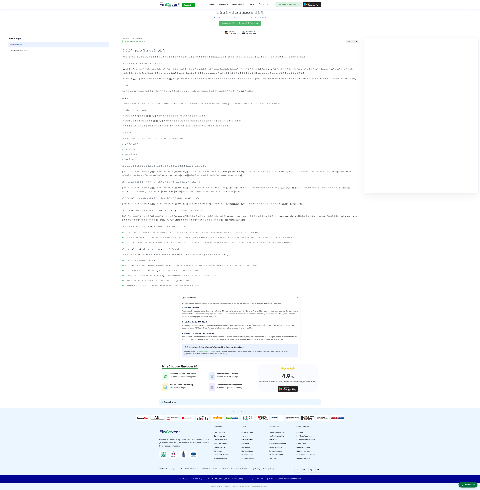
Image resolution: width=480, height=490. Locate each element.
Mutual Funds (274, 440)
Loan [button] (250, 4)
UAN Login (273, 459)
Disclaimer (224, 469)
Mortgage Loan (247, 451)
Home (211, 4)
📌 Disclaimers (16, 45)
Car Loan (245, 436)
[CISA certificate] (173, 454)
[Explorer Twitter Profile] (318, 470)
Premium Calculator (221, 455)
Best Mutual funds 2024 (305, 440)
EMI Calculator (247, 440)
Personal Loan (247, 455)
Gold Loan (245, 444)
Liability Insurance (303, 451)
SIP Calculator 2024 (276, 455)
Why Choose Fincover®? (19, 51)
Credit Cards (301, 444)
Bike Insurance (219, 432)
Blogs (173, 469)
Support (187, 5)
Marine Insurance (303, 459)
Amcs (246, 17)
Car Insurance (219, 436)
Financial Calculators (277, 432)
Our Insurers (219, 451)
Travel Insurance (220, 459)
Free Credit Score (303, 447)
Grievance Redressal (239, 469)
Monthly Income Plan (277, 436)
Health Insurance (220, 440)
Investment (228, 17)
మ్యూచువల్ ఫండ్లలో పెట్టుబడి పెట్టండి (238, 23)
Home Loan (246, 447)
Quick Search (470, 485)
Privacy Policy (268, 469)
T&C (180, 469)
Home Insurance (220, 444)
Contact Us (163, 469)
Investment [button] (237, 4)
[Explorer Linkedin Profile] (304, 470)
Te (221, 17)
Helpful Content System (206, 351)
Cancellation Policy (209, 469)
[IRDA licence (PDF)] (183, 454)
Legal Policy (255, 469)
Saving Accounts (275, 447)
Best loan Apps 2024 (304, 436)
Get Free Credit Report (289, 4)
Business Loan (247, 432)
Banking (299, 432)
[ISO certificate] (193, 454)
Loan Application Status (305, 455)
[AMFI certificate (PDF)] (163, 454)
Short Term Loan (248, 459)
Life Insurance (219, 447)
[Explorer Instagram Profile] (311, 470)
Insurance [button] (222, 4)
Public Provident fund (277, 444)
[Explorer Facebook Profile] (297, 470)
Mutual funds (238, 17)
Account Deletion (191, 469)
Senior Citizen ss (275, 451)
